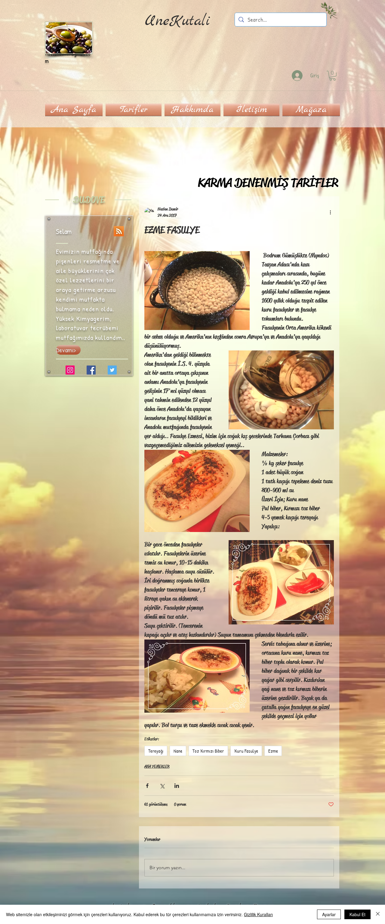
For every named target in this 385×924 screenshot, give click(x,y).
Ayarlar (329, 914)
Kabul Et (357, 914)
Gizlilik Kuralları (258, 914)
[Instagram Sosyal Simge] (70, 370)
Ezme (273, 751)
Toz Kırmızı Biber (208, 751)
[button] (332, 76)
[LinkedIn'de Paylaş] (177, 786)
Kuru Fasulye (246, 751)
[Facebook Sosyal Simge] (91, 370)
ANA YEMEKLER (156, 766)
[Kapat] (377, 914)
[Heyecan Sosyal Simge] (112, 370)
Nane (178, 751)
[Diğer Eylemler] (330, 212)
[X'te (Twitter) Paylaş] (162, 786)
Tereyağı (155, 751)
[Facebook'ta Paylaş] (147, 786)
